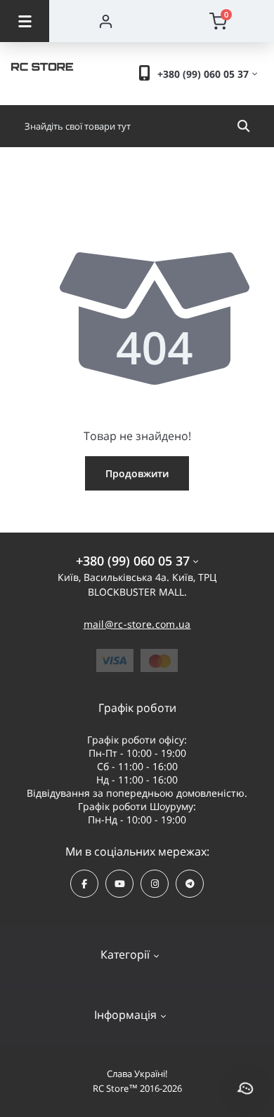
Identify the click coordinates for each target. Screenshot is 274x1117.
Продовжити (137, 473)
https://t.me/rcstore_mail (190, 884)
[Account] (105, 21)
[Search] (243, 126)
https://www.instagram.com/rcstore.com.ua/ (155, 884)
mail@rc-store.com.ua (137, 624)
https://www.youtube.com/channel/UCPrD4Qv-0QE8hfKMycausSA (119, 884)
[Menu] (24, 21)
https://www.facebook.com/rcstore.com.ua (84, 884)
